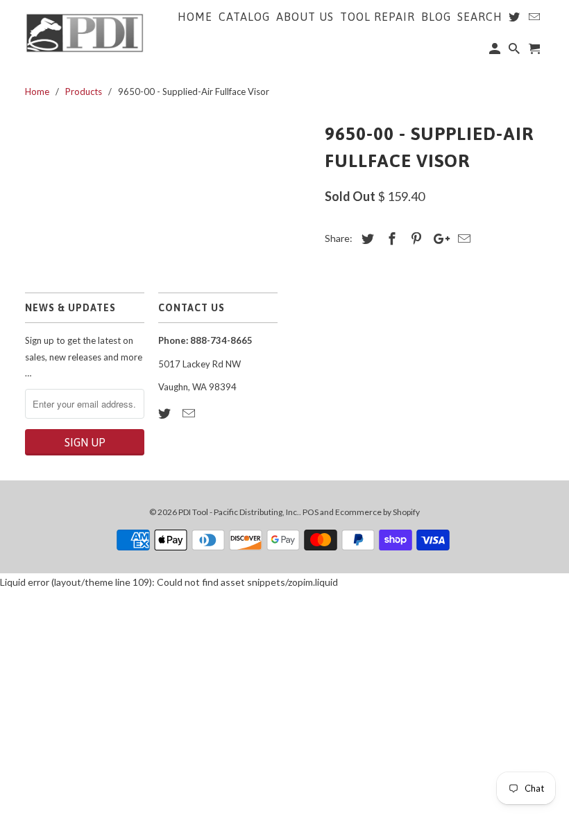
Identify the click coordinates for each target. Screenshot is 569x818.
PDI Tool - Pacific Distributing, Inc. (238, 512)
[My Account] (495, 51)
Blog (436, 16)
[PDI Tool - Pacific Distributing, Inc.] (84, 31)
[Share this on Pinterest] (414, 238)
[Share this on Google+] (438, 238)
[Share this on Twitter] (366, 238)
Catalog (244, 16)
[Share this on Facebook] (390, 238)
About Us (305, 16)
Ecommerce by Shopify (377, 512)
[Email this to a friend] (462, 238)
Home (195, 16)
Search (479, 16)
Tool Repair (377, 16)
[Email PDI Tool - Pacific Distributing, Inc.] (190, 413)
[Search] (515, 51)
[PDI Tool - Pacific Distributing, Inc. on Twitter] (165, 413)
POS (311, 512)
